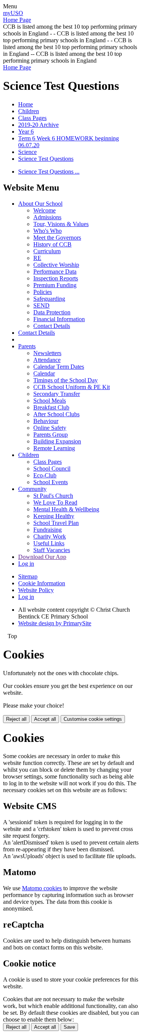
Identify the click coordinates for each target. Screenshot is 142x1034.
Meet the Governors (57, 237)
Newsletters (47, 353)
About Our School (40, 203)
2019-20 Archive (38, 125)
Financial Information (59, 319)
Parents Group (50, 434)
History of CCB (52, 244)
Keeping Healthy (53, 516)
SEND (41, 305)
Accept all (45, 719)
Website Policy (36, 590)
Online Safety (49, 428)
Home (25, 104)
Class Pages (32, 118)
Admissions (47, 217)
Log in (26, 563)
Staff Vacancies (51, 550)
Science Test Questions (45, 158)
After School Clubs (56, 414)
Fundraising (47, 529)
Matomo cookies (42, 888)
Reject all (16, 719)
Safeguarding (49, 298)
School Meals (49, 400)
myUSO (13, 13)
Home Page (17, 20)
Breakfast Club (51, 407)
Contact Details (51, 326)
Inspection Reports (55, 278)
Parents (27, 346)
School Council (51, 468)
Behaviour (45, 421)
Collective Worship (56, 265)
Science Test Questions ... (49, 171)
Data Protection (51, 312)
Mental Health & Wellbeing (66, 509)
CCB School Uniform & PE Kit (71, 387)
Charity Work (49, 536)
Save (69, 1027)
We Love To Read (55, 502)
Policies (42, 292)
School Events (50, 482)
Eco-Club (44, 475)
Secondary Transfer (56, 394)
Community (32, 489)
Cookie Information (41, 583)
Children (28, 111)
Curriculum (47, 251)
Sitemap (27, 576)
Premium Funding (54, 285)
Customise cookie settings (93, 719)
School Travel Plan (56, 523)
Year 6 (26, 131)
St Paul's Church (53, 495)
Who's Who (47, 231)
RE (37, 258)
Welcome (44, 210)
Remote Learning (54, 448)
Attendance (47, 360)
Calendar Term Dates (58, 366)
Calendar (44, 373)
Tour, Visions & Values (61, 224)
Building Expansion (57, 441)
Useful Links (48, 543)
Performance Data (54, 271)
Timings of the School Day (65, 380)
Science (27, 152)
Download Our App (42, 557)
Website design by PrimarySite (54, 623)
